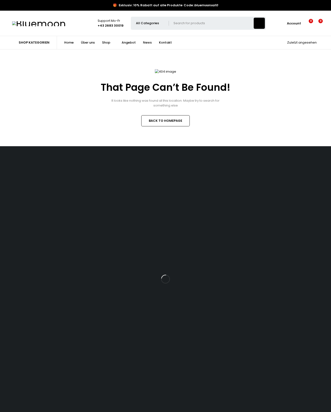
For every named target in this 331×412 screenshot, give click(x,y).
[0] (317, 23)
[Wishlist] (308, 23)
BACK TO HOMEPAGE (165, 120)
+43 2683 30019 (19, 178)
